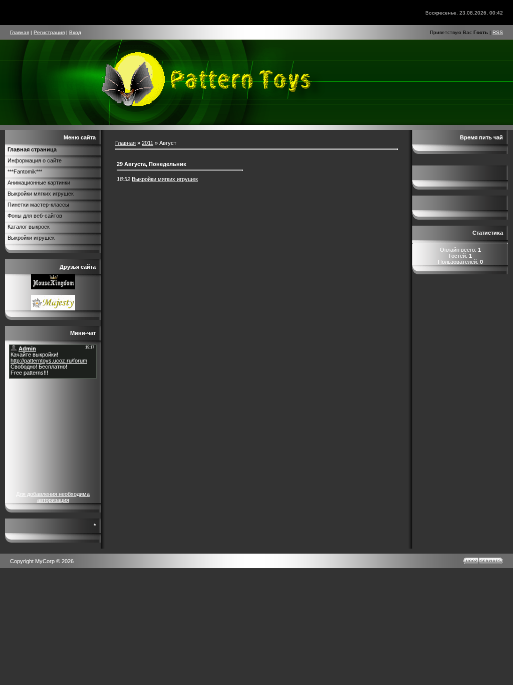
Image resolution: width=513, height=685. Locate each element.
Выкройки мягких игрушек (165, 179)
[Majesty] (53, 308)
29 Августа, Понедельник (151, 164)
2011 (147, 143)
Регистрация (49, 32)
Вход (75, 32)
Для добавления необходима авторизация (53, 497)
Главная (19, 32)
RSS (497, 32)
